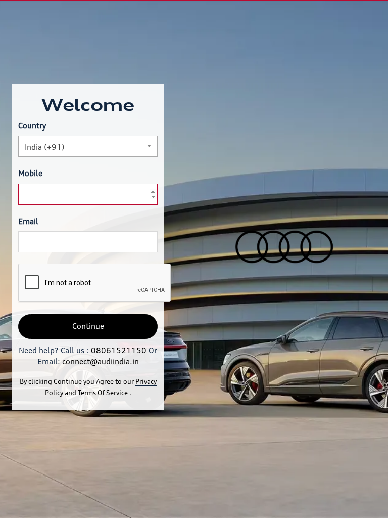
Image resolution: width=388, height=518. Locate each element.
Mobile (30, 173)
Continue (88, 326)
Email (28, 221)
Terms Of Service (103, 392)
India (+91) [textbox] (45, 147)
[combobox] (88, 146)
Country (32, 126)
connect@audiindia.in (100, 361)
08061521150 (119, 350)
